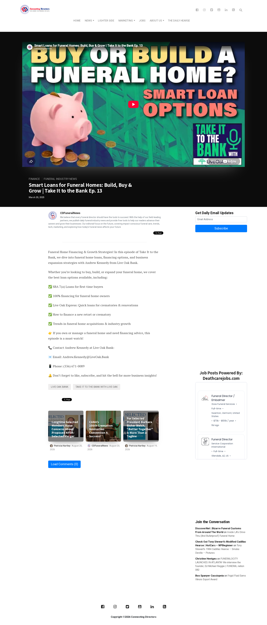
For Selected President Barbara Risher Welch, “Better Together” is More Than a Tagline (140, 427)
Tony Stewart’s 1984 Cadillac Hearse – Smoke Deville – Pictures (218, 549)
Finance (34, 179)
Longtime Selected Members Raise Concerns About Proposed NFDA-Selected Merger (65, 429)
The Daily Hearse (179, 21)
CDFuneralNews (70, 213)
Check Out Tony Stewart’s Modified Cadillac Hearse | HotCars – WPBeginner (220, 543)
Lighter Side (106, 21)
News (88, 21)
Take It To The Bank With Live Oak (97, 387)
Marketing (126, 21)
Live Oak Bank (59, 387)
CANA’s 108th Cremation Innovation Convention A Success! (101, 429)
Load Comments (64, 464)
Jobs (142, 21)
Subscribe (221, 228)
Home (77, 21)
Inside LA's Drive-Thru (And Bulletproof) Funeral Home (220, 534)
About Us (156, 21)
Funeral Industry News (60, 179)
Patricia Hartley (62, 445)
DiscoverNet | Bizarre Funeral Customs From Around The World (218, 530)
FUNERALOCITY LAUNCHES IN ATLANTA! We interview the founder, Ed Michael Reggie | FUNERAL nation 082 (219, 564)
